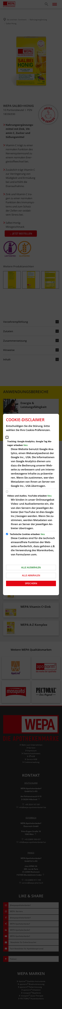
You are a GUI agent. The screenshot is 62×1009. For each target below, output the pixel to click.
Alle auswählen (31, 567)
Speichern (31, 583)
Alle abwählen (31, 575)
